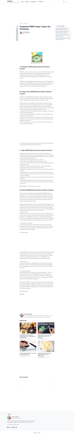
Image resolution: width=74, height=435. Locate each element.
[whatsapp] (17, 33)
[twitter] (17, 31)
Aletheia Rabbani (15, 416)
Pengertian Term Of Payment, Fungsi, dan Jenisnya (32, 186)
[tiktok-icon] (16, 427)
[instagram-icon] (12, 427)
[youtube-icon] (14, 427)
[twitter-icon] (10, 427)
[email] (17, 40)
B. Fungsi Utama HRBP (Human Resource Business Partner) (63, 32)
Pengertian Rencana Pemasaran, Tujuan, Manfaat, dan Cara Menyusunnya (44, 354)
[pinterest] (17, 38)
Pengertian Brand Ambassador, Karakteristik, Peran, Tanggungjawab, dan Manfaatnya (27, 336)
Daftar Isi (27, 1)
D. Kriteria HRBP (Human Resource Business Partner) (63, 38)
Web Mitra (41, 1)
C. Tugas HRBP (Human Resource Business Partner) (63, 35)
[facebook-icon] (8, 427)
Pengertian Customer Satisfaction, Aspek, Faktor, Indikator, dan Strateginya (45, 336)
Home (22, 1)
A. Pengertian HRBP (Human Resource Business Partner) (62, 29)
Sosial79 (9, 1)
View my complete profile (13, 424)
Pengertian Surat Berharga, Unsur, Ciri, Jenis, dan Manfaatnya (28, 354)
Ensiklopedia (33, 1)
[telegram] (17, 35)
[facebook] (17, 29)
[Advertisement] (37, 13)
